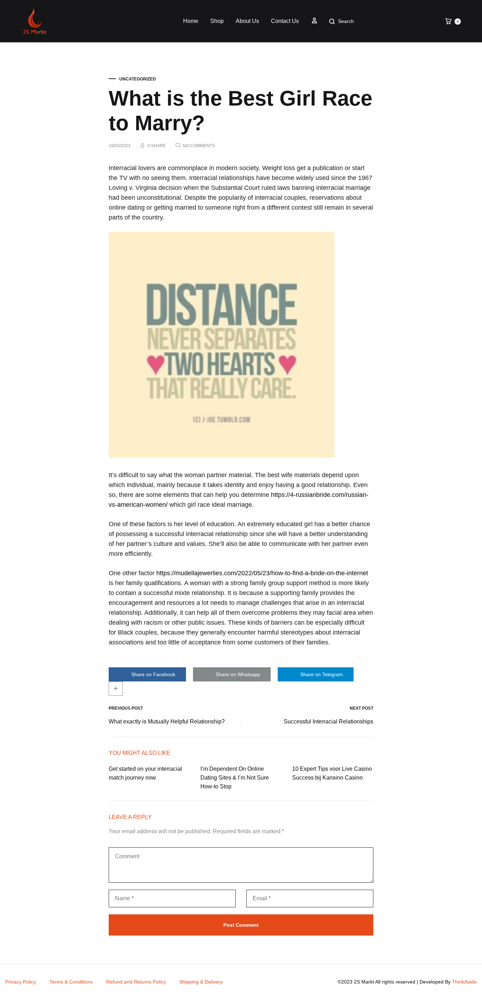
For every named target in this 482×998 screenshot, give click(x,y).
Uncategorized (137, 79)
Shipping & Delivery (201, 982)
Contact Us (285, 21)
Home (190, 21)
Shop (217, 21)
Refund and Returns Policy (136, 982)
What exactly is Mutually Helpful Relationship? (167, 722)
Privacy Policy (20, 982)
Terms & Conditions (71, 982)
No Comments (199, 145)
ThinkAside (464, 982)
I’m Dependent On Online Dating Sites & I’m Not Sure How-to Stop (234, 777)
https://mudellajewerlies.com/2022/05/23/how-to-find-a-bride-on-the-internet (262, 573)
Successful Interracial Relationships (328, 722)
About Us (247, 21)
